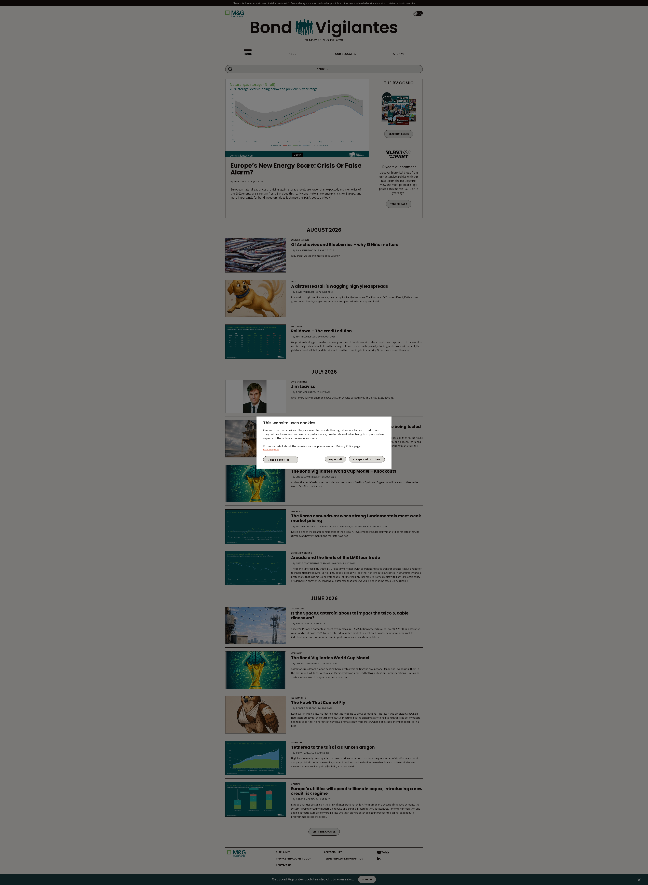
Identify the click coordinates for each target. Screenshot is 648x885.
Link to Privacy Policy (271, 449)
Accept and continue (367, 459)
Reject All (335, 459)
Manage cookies (278, 459)
